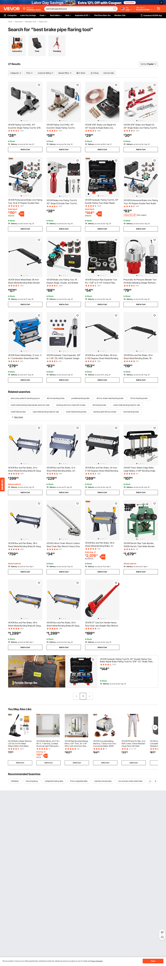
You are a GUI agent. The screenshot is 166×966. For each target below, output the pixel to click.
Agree (153, 961)
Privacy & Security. (97, 961)
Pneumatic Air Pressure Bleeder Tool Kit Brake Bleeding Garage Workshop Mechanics (140, 282)
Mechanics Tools (30, 22)
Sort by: (144, 64)
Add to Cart (25, 149)
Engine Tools (43, 22)
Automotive (18, 22)
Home (10, 22)
